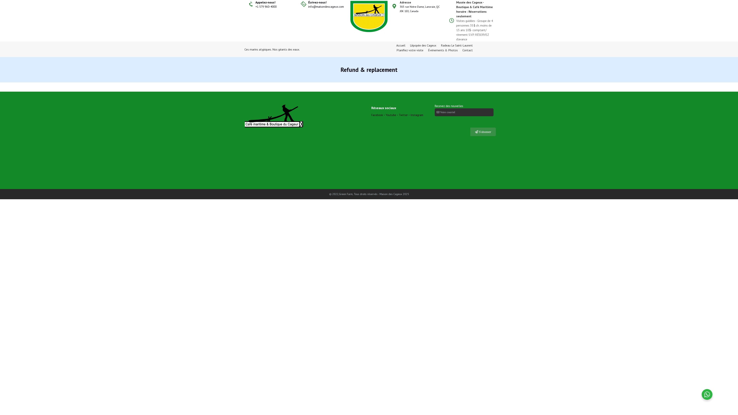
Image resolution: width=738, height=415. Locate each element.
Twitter (404, 115)
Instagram (417, 115)
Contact (467, 50)
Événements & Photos (443, 50)
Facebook (377, 115)
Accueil (400, 45)
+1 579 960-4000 (266, 6)
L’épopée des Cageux (423, 45)
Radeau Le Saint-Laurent (457, 45)
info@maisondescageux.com (326, 6)
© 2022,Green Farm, (341, 194)
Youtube (391, 115)
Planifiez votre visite (409, 50)
